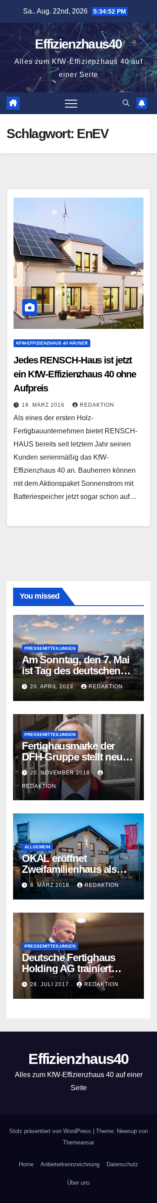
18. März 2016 (44, 405)
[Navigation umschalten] (71, 103)
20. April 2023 (52, 686)
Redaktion (97, 405)
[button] (126, 103)
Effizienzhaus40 (78, 44)
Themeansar (78, 1142)
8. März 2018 (50, 885)
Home (26, 1164)
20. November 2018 (61, 773)
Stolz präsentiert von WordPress (51, 1131)
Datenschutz (122, 1164)
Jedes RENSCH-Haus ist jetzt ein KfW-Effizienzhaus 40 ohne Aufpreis (75, 374)
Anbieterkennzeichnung (70, 1164)
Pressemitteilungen (49, 648)
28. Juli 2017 (50, 984)
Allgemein (37, 846)
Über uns (78, 1182)
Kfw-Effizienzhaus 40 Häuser (52, 343)
